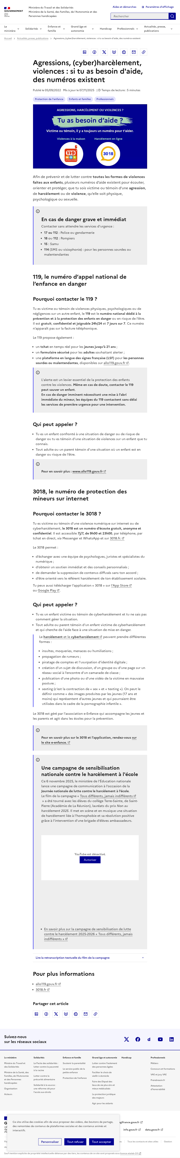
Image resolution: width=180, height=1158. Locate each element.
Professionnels (125, 29)
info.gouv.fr (130, 1130)
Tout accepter (101, 1142)
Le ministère (9, 29)
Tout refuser (75, 1142)
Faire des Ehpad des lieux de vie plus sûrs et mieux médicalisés (103, 1085)
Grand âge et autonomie (79, 29)
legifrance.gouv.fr (128, 1122)
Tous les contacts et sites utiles (142, 1141)
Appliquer (172, 16)
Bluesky (114, 52)
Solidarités (31, 29)
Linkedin (84, 52)
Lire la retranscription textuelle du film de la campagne (73, 958)
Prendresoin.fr (158, 1080)
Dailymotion (149, 1039)
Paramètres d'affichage (160, 7)
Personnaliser (50, 1142)
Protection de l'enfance (49, 99)
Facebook (94, 52)
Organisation (10, 1088)
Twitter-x (126, 1039)
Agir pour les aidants (102, 1103)
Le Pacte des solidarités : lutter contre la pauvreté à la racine (46, 1067)
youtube (160, 1039)
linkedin (171, 1039)
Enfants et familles (80, 99)
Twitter (104, 52)
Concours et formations (163, 1069)
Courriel (133, 52)
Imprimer (123, 52)
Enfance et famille (54, 29)
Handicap (106, 29)
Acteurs (8, 1094)
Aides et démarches (124, 7)
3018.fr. (115, 538)
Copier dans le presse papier (143, 52)
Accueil (8, 38)
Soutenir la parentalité (74, 1063)
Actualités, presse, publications (155, 29)
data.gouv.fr (152, 1130)
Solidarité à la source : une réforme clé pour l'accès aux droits (45, 1089)
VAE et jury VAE (159, 1074)
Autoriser (90, 860)
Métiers (154, 1063)
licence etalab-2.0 (129, 1153)
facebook (138, 1039)
